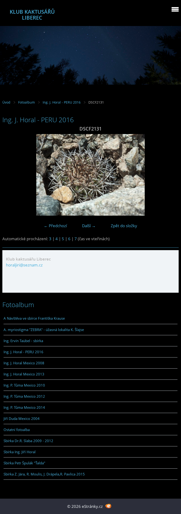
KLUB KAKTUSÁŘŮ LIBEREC (32, 14)
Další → (89, 225)
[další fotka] (171, 175)
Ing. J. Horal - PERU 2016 (62, 102)
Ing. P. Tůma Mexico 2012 (24, 396)
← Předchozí (55, 225)
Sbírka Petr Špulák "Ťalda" (24, 463)
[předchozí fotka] (10, 175)
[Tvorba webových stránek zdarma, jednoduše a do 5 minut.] (108, 505)
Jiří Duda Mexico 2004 (22, 418)
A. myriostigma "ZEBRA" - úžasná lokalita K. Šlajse (44, 329)
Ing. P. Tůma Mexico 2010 (24, 385)
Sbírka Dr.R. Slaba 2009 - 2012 (28, 440)
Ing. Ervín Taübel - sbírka (23, 340)
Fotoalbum (26, 102)
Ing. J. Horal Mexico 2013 (24, 374)
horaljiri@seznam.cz (24, 265)
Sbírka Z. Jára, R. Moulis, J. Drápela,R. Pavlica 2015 (44, 474)
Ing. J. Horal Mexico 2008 (24, 363)
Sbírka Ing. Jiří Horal (20, 451)
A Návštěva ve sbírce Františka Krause (34, 318)
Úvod (6, 102)
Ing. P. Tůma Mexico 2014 (24, 407)
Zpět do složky (124, 225)
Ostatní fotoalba (17, 429)
